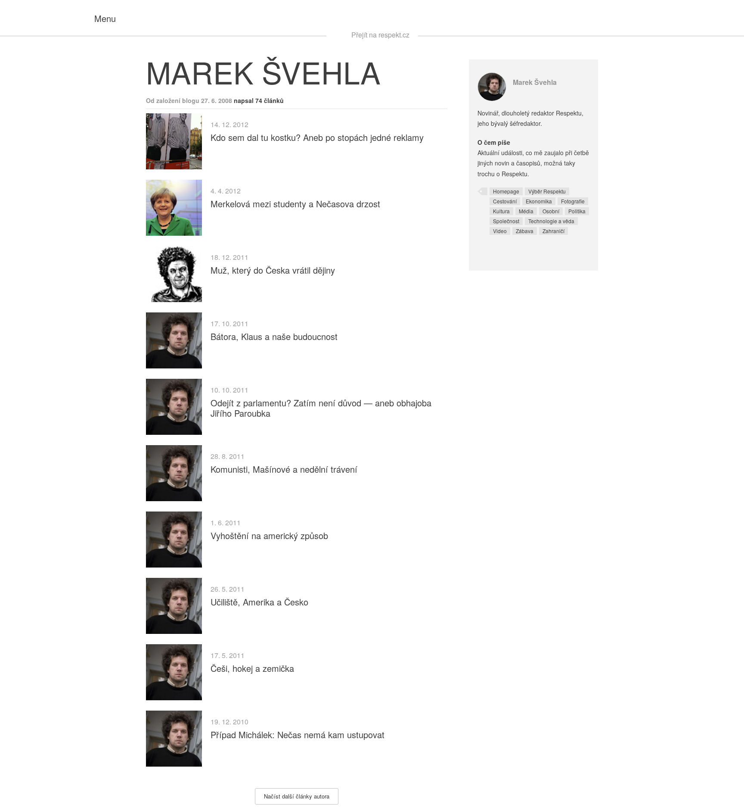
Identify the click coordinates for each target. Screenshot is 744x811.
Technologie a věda (551, 221)
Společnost (506, 221)
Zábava (524, 230)
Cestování (505, 201)
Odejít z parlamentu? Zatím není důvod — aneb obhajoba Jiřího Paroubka (321, 407)
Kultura (501, 211)
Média (526, 211)
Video (500, 230)
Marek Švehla (535, 82)
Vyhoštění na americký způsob (269, 535)
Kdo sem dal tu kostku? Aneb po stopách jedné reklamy (317, 137)
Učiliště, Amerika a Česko (259, 602)
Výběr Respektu (547, 191)
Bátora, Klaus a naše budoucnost (274, 336)
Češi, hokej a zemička (252, 668)
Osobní (550, 211)
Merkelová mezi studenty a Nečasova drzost (295, 203)
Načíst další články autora (296, 796)
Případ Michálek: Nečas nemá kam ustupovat (297, 734)
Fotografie (573, 201)
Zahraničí (553, 230)
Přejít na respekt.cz (380, 35)
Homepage (506, 191)
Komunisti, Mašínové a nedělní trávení (284, 469)
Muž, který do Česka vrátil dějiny (273, 270)
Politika (577, 211)
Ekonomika (539, 201)
